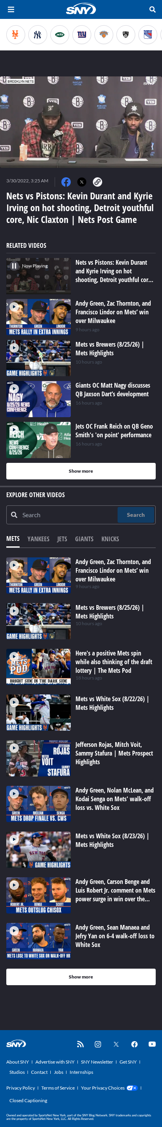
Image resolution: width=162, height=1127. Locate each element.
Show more (81, 471)
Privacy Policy (20, 1088)
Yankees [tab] (39, 539)
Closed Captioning (28, 1100)
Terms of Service (58, 1088)
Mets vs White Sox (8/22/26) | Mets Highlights (112, 703)
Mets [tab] (13, 538)
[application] (81, 122)
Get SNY (128, 1062)
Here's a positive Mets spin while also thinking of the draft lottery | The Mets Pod (113, 662)
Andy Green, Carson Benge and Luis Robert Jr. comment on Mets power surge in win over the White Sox (115, 894)
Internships (81, 1072)
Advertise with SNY (55, 1062)
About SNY (17, 1062)
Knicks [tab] (110, 539)
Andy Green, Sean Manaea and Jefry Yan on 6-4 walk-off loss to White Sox (115, 936)
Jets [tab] (62, 539)
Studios (17, 1072)
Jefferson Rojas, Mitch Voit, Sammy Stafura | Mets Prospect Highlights (114, 753)
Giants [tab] (84, 539)
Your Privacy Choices (103, 1088)
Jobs (58, 1072)
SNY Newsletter (97, 1062)
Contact (39, 1072)
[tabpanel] (81, 771)
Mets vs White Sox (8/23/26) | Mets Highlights (112, 840)
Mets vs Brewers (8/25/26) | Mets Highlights (109, 611)
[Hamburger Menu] (11, 9)
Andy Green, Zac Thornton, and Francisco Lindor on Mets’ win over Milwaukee (113, 570)
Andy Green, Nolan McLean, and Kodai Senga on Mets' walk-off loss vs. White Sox (114, 799)
